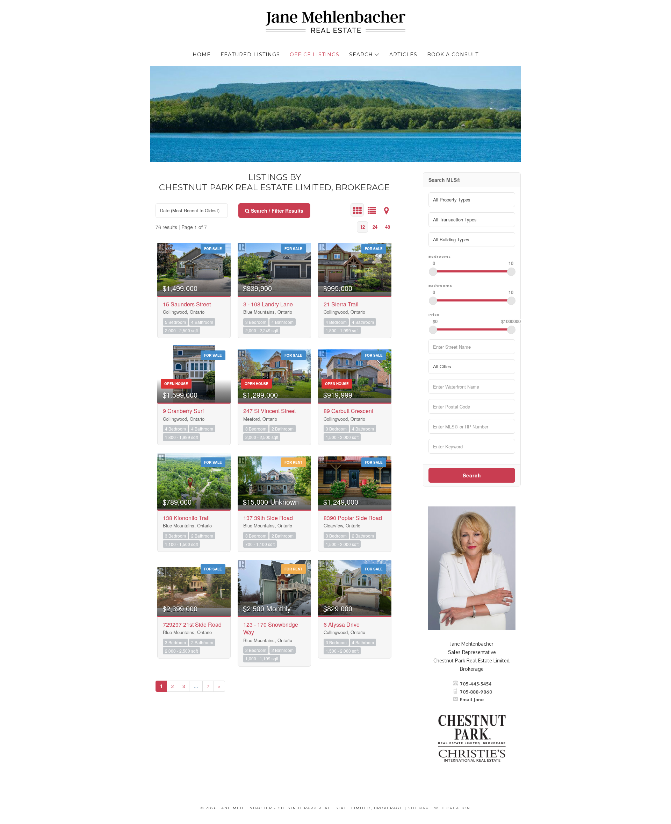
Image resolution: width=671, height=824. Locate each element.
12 (362, 226)
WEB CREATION (452, 808)
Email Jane (472, 699)
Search (472, 475)
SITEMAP (418, 808)
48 (387, 226)
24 (375, 226)
